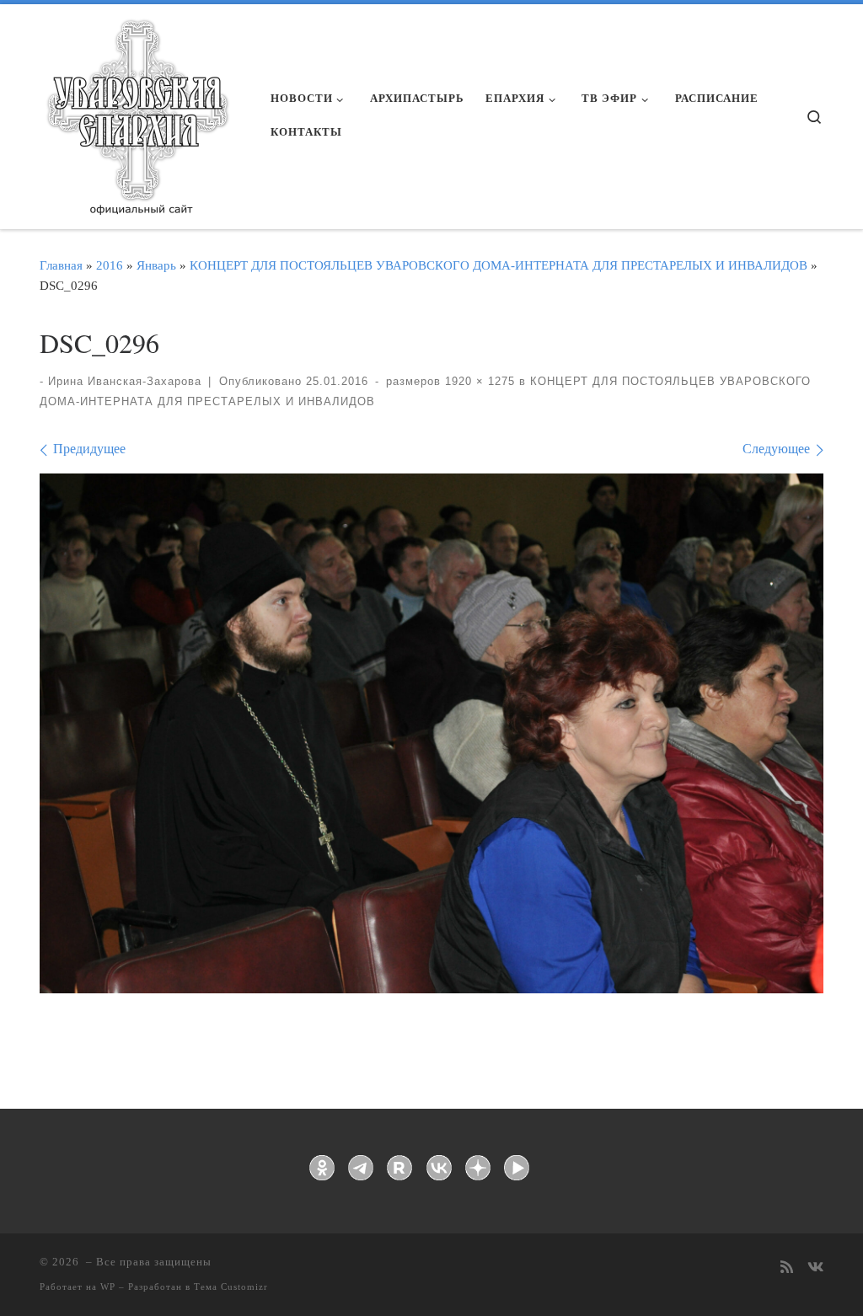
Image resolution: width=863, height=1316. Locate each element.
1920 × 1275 (478, 381)
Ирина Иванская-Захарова (124, 381)
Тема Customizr (231, 1286)
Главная (61, 265)
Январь (156, 265)
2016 (109, 265)
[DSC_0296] (431, 733)
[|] (136, 111)
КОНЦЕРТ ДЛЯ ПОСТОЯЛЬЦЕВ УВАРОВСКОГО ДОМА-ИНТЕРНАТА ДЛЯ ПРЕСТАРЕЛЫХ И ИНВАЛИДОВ (498, 265)
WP (107, 1286)
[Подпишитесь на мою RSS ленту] (786, 1268)
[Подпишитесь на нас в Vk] (815, 1268)
